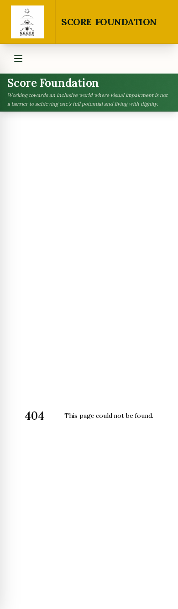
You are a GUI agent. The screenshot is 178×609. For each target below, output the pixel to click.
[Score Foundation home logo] (28, 21)
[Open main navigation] (18, 58)
